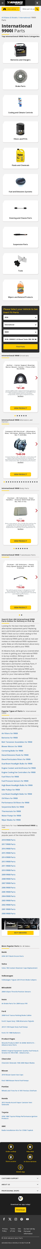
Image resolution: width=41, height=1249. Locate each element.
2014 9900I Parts (8, 857)
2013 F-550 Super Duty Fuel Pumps (15, 1027)
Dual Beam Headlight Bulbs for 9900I (17, 763)
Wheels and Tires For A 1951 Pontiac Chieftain (19, 1091)
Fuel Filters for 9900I (10, 776)
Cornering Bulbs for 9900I (12, 751)
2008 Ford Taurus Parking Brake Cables (16, 1015)
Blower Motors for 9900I (12, 746)
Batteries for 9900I (10, 738)
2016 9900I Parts (8, 848)
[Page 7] (17, 481)
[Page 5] (23, 415)
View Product (20, 408)
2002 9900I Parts (8, 905)
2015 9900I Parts (8, 853)
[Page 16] (37, 481)
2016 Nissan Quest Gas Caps (12, 1075)
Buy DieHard (20, 933)
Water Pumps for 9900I (11, 815)
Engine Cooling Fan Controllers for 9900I (18, 772)
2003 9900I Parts (8, 900)
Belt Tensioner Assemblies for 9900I (17, 742)
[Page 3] (19, 415)
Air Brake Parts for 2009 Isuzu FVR (14, 1003)
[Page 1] (15, 415)
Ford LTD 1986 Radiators (11, 1033)
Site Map (19, 1230)
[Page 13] (30, 481)
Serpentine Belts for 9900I (13, 807)
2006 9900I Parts (8, 887)
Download (20, 1210)
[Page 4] (21, 415)
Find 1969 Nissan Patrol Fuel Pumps (15, 1081)
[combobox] (30, 8)
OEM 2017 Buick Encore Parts (13, 956)
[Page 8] (19, 481)
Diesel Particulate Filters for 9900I (16, 759)
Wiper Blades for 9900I (11, 820)
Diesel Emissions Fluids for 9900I (15, 755)
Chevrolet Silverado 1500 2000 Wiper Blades (18, 1063)
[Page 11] (26, 481)
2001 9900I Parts (8, 909)
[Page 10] (23, 481)
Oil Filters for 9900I (10, 798)
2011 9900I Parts (8, 866)
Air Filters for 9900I (10, 733)
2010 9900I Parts (8, 870)
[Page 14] (32, 481)
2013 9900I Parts (8, 861)
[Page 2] (17, 415)
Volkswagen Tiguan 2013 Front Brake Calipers (19, 980)
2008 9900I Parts (8, 879)
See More (20, 396)
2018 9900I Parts (8, 840)
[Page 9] (21, 481)
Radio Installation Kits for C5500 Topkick (17, 1130)
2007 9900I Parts (8, 883)
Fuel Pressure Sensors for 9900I (15, 781)
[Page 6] (26, 415)
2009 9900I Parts (8, 874)
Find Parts (20, 347)
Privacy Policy (5, 1230)
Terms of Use (12, 1230)
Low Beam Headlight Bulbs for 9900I (17, 794)
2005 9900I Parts (8, 892)
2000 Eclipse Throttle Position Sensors (16, 992)
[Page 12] (28, 481)
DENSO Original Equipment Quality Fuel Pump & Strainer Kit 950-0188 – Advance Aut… (20, 1052)
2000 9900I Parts (8, 913)
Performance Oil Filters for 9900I (15, 802)
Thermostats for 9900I (11, 811)
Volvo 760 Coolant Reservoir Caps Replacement (20, 968)
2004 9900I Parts (8, 896)
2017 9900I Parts (8, 844)
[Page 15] (34, 481)
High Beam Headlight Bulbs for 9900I (17, 785)
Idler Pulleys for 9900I (11, 790)
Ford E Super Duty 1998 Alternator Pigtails (18, 1021)
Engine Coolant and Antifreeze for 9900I (19, 768)
